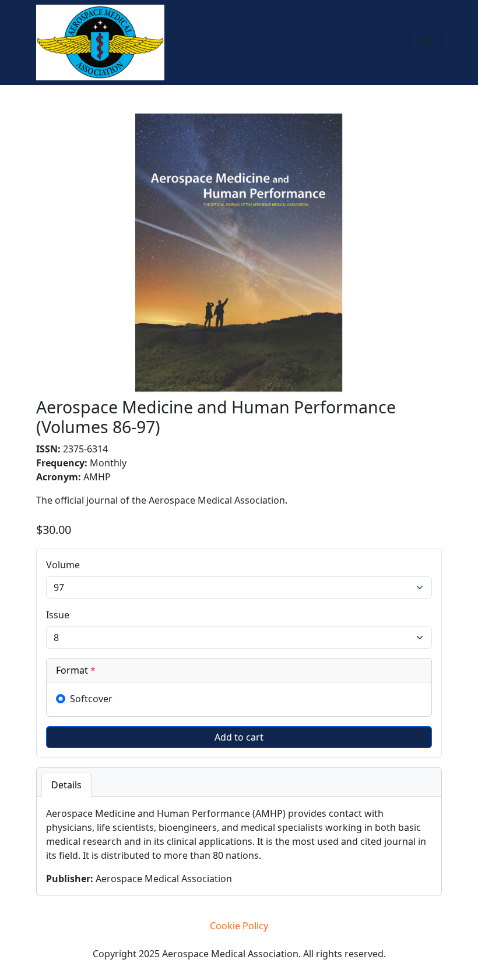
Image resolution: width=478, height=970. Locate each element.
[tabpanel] (239, 846)
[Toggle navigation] (425, 42)
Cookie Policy (239, 925)
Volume (63, 564)
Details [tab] (66, 784)
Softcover (91, 698)
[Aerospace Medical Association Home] (100, 41)
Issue (57, 614)
